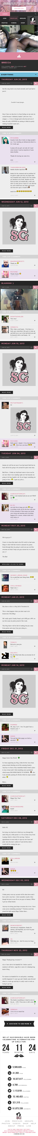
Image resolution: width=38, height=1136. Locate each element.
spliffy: (14, 653)
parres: (13, 725)
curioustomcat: (18, 494)
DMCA (14, 1129)
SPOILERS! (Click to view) (12, 564)
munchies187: (16, 925)
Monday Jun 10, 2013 (12, 343)
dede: (12, 736)
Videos (14, 23)
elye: (12, 505)
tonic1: (13, 642)
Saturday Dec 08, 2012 (14, 818)
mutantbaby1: (16, 403)
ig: (11, 939)
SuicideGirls (33, 18)
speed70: (14, 327)
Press (21, 1126)
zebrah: (14, 1009)
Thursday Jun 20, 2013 (14, 79)
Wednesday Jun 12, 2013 (14, 202)
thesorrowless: (18, 167)
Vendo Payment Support (30, 1132)
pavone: (14, 272)
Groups (23, 18)
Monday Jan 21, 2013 (12, 597)
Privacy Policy (20, 1129)
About (11, 1126)
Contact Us (21, 1132)
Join (4, 18)
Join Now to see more (19, 1024)
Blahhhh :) (7, 283)
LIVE (29, 1126)
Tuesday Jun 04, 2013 (13, 453)
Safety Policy (26, 1129)
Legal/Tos (10, 1129)
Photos (5, 23)
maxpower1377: (17, 261)
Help (33, 1123)
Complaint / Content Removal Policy (10, 1132)
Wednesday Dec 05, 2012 (15, 880)
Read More (6, 127)
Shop (23, 23)
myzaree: (14, 138)
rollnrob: (15, 858)
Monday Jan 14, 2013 (12, 665)
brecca (6, 62)
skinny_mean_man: (19, 575)
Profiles (13, 18)
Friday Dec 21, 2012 (12, 749)
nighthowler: (17, 316)
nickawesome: (17, 806)
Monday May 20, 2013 (13, 526)
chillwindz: (16, 586)
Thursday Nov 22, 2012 (14, 950)
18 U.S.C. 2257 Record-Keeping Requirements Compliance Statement (18, 1131)
